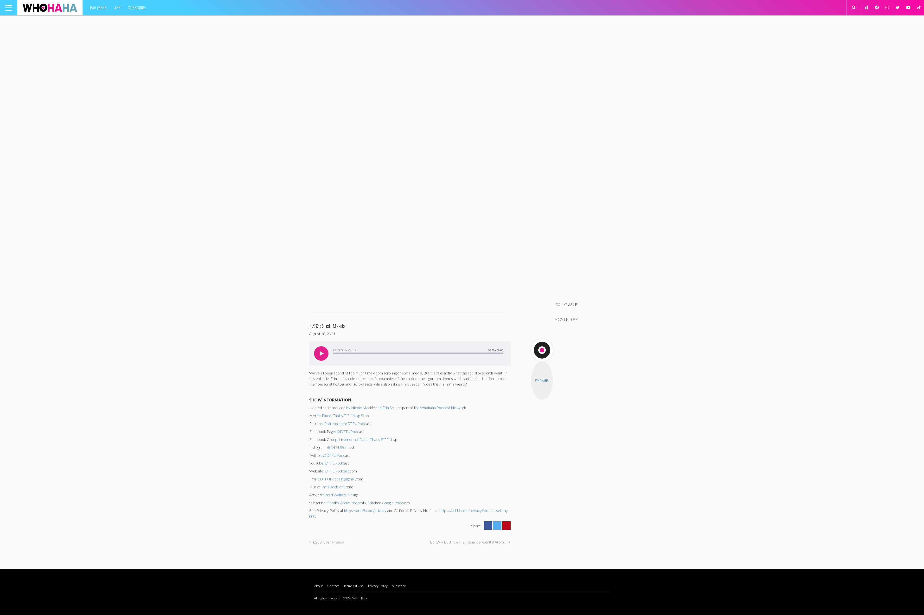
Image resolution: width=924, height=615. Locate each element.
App (117, 8)
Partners (98, 8)
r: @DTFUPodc (332, 455)
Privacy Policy (378, 586)
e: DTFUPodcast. (335, 471)
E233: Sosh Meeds (328, 542)
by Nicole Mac (358, 407)
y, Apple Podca (349, 502)
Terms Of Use (353, 586)
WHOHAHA (50, 8)
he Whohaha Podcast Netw (438, 407)
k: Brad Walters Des (337, 494)
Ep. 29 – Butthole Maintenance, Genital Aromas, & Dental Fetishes (470, 542)
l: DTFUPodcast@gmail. (336, 479)
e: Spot (329, 502)
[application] (410, 353)
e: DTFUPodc (332, 463)
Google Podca (393, 502)
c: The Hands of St (332, 486)
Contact (333, 586)
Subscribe (137, 8)
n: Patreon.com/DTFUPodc (343, 423)
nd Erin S (385, 407)
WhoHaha (542, 380)
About (318, 586)
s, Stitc (369, 502)
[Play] (321, 353)
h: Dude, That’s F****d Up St (341, 415)
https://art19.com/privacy (365, 510)
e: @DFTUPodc (346, 431)
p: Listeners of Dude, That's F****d (363, 439)
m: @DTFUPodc (335, 447)
